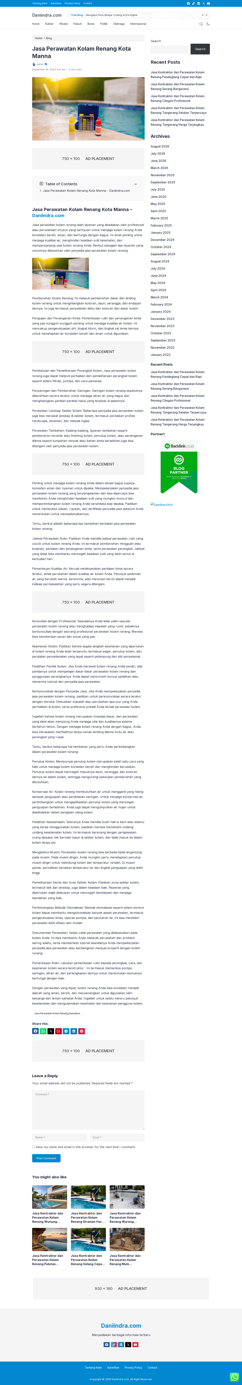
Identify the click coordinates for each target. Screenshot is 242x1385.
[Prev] (203, 15)
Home (36, 23)
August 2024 (160, 261)
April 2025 (158, 211)
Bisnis (91, 23)
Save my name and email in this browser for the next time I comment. (86, 1147)
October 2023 (161, 333)
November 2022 (163, 347)
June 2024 (158, 276)
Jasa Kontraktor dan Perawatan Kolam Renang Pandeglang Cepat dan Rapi (178, 74)
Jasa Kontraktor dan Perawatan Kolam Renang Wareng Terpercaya (125, 1217)
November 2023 (163, 326)
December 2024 (162, 240)
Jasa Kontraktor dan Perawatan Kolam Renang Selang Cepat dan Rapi (87, 1260)
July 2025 (158, 189)
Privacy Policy (72, 3)
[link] (188, 3)
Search (156, 41)
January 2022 (161, 355)
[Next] (206, 15)
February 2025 (161, 225)
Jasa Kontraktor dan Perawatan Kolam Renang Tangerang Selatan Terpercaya (178, 110)
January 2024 (161, 311)
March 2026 (159, 168)
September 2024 (163, 254)
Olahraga (119, 23)
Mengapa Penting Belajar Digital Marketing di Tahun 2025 (120, 14)
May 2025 (158, 204)
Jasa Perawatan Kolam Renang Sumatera (57, 1013)
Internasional (138, 23)
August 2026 (160, 146)
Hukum (77, 23)
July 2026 (158, 153)
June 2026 (158, 161)
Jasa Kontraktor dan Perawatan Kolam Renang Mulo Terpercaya (125, 1260)
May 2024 (158, 283)
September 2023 (163, 340)
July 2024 (158, 268)
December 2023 (162, 319)
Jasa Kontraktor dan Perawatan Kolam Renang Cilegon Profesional (178, 98)
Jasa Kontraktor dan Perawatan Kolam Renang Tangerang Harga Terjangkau (178, 122)
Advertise (56, 3)
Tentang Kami (39, 3)
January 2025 (161, 232)
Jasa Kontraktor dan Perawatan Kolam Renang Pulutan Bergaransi (47, 1260)
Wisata (63, 23)
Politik (104, 23)
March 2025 (159, 218)
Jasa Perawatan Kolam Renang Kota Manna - (76, 190)
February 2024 (161, 304)
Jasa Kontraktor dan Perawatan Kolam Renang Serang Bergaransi (178, 86)
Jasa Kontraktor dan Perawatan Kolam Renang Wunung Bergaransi (47, 1217)
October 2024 (161, 247)
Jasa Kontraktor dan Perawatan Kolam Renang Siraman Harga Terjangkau (88, 1217)
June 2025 (158, 197)
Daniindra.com (47, 15)
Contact (87, 3)
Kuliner (49, 23)
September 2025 (163, 182)
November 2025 (163, 175)
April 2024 (158, 290)
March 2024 (159, 297)
